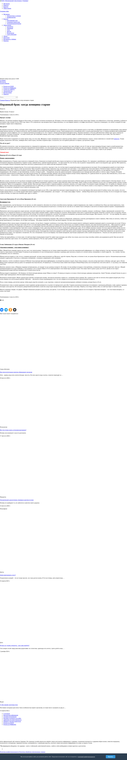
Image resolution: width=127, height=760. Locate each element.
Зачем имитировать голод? (8, 575)
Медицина (6, 3)
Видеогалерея (7, 92)
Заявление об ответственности (12, 720)
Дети (8, 30)
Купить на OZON (8, 723)
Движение (10, 28)
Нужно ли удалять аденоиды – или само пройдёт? (14, 645)
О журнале (6, 713)
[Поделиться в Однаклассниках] (10, 310)
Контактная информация (10, 715)
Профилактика (11, 17)
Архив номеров (4, 83)
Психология (10, 33)
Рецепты (6, 41)
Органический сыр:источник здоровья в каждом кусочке (17, 500)
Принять (110, 756)
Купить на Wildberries (9, 88)
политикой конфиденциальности (86, 756)
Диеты (5, 36)
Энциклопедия (7, 91)
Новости (6, 5)
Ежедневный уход (12, 20)
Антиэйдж (10, 26)
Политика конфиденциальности (9, 752)
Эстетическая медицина (14, 23)
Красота (5, 7)
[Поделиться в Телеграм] (6, 310)
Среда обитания (11, 34)
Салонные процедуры (13, 22)
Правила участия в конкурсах (12, 721)
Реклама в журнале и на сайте (12, 718)
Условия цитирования (9, 716)
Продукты (6, 37)
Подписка (3, 82)
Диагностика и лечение (14, 16)
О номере (3, 80)
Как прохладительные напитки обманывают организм (16, 372)
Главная (2, 100)
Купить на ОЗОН (8, 86)
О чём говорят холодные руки (9, 704)
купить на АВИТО (9, 89)
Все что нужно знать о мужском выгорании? (13, 430)
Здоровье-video (4, 11)
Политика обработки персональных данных (32, 752)
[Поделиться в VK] (1, 310)
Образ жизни (7, 8)
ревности (116, 139)
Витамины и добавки (9, 39)
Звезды (9, 31)
